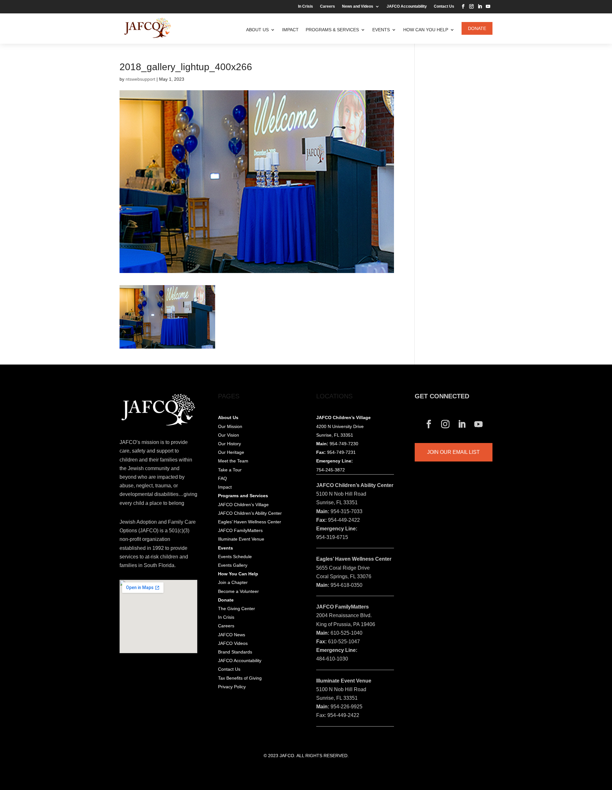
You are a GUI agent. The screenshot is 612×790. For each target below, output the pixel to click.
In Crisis (305, 6)
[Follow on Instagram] (471, 6)
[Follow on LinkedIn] (479, 6)
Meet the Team (233, 460)
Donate (477, 28)
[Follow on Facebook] (463, 6)
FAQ (222, 478)
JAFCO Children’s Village (243, 504)
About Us (257, 29)
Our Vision (228, 435)
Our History (229, 443)
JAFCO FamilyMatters (240, 530)
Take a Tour (230, 469)
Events (381, 29)
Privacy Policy (232, 686)
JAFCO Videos (233, 643)
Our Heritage (231, 452)
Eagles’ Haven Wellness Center (249, 521)
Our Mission (230, 426)
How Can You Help (425, 29)
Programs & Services (332, 29)
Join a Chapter (233, 582)
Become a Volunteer (238, 591)
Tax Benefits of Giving (240, 678)
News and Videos (357, 6)
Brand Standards (235, 651)
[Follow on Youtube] (488, 6)
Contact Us (444, 6)
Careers (327, 6)
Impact (290, 29)
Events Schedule (235, 556)
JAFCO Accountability (407, 6)
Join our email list (453, 452)
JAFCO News (231, 634)
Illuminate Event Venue (241, 539)
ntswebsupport (140, 79)
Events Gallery (232, 565)
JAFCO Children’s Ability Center (250, 513)
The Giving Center (236, 608)
